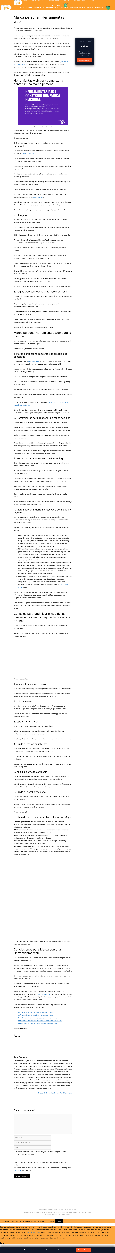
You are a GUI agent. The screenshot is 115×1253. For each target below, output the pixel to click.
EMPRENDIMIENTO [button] (76, 7)
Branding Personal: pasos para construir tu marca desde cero (40, 1020)
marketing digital (28, 153)
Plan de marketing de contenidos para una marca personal (39, 1018)
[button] (99, 2)
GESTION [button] (63, 7)
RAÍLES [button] (22, 7)
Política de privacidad (51, 1214)
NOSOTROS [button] (99, 7)
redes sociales (38, 197)
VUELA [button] (89, 7)
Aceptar (58, 1221)
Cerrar (2, 1243)
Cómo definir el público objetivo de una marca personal (38, 1023)
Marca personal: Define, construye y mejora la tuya (36, 1012)
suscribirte (17, 1170)
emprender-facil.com (34, 1212)
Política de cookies (64, 1214)
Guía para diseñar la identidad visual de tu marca (35, 1015)
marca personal (34, 361)
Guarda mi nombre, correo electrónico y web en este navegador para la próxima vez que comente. (41, 1153)
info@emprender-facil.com (55, 1209)
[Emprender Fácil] (18, 2)
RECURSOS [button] (38, 7)
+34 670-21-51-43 (70, 1209)
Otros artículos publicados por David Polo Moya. (55, 1093)
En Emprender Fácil (44, 994)
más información (48, 1221)
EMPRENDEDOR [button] (51, 7)
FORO (30, 7)
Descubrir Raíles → (84, 60)
